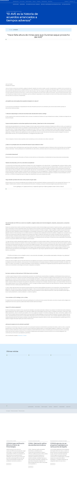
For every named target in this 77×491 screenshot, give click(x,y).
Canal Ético (50, 1)
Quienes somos (16, 1)
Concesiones (22, 4)
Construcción (16, 4)
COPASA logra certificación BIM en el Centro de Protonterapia (15, 445)
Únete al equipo (29, 1)
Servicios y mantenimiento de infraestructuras (51, 4)
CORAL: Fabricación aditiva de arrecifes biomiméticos (37, 444)
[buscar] (75, 1)
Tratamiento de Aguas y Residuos (33, 4)
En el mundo (22, 1)
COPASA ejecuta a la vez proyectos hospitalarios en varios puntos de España (59, 445)
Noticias (34, 1)
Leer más (30, 466)
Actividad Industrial (66, 4)
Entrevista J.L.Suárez (22, 335)
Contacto (66, 1)
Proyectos (38, 1)
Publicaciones (44, 1)
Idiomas (71, 1)
